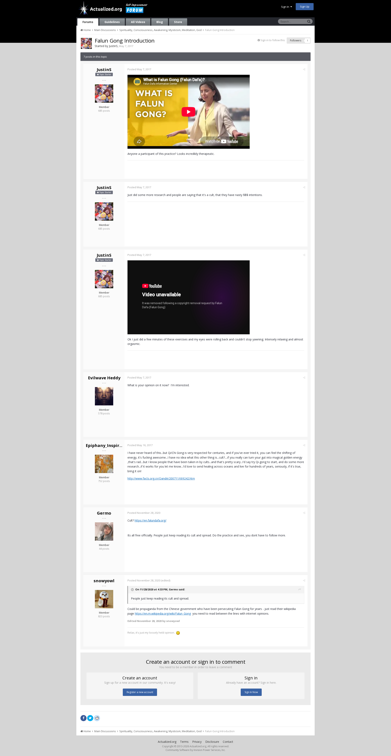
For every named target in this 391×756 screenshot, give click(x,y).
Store (178, 22)
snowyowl (104, 580)
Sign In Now (251, 692)
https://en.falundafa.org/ (150, 520)
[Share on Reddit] (97, 718)
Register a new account (140, 692)
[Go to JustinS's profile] (86, 43)
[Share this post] (304, 69)
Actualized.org (167, 742)
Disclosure (212, 742)
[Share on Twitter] (90, 718)
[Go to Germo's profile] (104, 531)
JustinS (113, 46)
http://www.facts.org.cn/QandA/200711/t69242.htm (161, 478)
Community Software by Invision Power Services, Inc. (195, 750)
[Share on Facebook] (83, 718)
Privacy (197, 742)
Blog (159, 22)
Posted (139, 69)
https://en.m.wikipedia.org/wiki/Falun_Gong (163, 613)
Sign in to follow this (272, 40)
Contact (228, 742)
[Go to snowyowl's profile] (104, 599)
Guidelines (112, 22)
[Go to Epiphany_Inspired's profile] (104, 464)
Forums (87, 22)
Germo (104, 513)
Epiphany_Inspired (105, 445)
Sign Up (304, 6)
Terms (184, 742)
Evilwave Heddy (104, 378)
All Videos (138, 22)
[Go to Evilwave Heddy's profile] (104, 396)
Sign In (285, 7)
